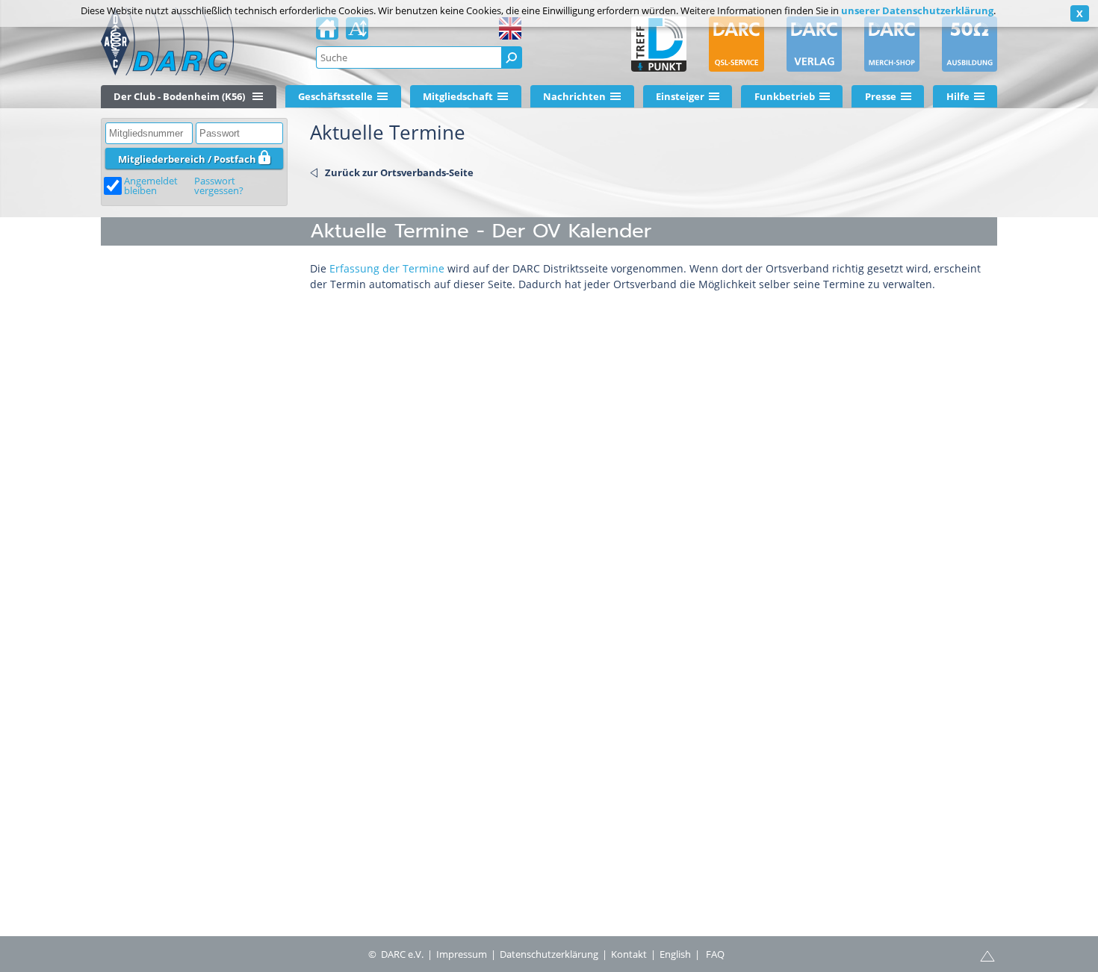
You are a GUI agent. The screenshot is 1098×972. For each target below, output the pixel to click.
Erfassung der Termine (386, 268)
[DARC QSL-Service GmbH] (736, 44)
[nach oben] (987, 955)
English (675, 954)
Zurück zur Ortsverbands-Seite (399, 172)
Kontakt (629, 954)
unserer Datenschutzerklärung (917, 10)
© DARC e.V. (396, 954)
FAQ (715, 954)
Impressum (461, 954)
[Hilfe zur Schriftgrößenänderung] (357, 33)
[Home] (327, 33)
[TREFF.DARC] (658, 44)
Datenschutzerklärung (549, 954)
